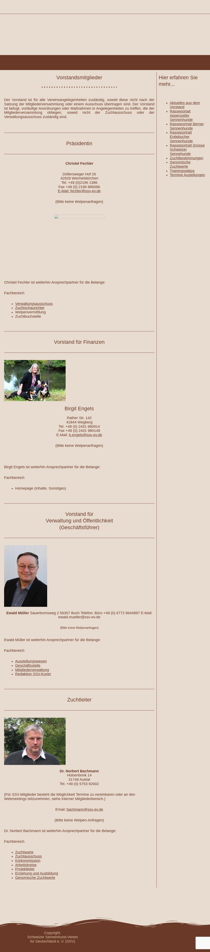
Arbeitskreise (26, 865)
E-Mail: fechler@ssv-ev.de (79, 191)
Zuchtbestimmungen (186, 158)
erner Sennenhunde (187, 126)
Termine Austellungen (187, 175)
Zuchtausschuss (28, 856)
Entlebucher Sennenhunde (181, 139)
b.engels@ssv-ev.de (85, 435)
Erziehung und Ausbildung (36, 873)
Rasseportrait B (182, 124)
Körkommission (27, 861)
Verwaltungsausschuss (34, 304)
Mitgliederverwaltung (32, 670)
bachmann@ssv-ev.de (85, 809)
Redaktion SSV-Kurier (33, 674)
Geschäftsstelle (27, 665)
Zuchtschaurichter (30, 308)
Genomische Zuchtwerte (35, 878)
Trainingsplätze (182, 171)
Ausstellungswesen (31, 661)
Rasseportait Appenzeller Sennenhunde (181, 115)
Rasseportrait (181, 132)
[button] (203, 62)
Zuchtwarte (24, 852)
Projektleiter (25, 869)
